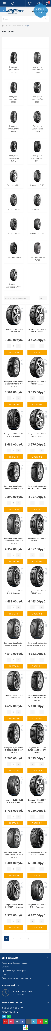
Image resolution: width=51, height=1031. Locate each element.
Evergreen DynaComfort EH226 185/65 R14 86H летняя (13, 488)
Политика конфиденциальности (16, 978)
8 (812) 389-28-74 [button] (11, 1007)
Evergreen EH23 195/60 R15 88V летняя (13, 696)
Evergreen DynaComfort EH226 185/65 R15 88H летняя (37, 488)
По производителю (13, 26)
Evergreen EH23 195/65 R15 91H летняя (13, 592)
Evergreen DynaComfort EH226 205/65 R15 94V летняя (13, 750)
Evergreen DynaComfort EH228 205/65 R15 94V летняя (13, 645)
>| (28, 938)
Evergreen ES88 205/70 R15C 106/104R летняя (14, 905)
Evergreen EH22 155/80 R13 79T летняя (37, 330)
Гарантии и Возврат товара (14, 963)
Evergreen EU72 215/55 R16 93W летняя (13, 801)
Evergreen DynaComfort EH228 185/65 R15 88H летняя (13, 540)
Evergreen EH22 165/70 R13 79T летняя (37, 435)
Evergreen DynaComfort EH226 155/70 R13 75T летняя (13, 383)
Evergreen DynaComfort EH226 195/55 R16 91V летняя (37, 697)
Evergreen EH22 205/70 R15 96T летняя (37, 801)
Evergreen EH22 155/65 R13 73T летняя (13, 330)
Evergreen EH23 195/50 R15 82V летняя (37, 592)
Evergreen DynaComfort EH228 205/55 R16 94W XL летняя (37, 645)
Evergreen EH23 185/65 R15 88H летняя (37, 539)
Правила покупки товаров (14, 970)
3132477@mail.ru (10, 1012)
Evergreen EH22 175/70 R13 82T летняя (37, 382)
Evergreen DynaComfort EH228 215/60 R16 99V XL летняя (14, 854)
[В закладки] (22, 308)
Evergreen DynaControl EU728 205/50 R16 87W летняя (37, 750)
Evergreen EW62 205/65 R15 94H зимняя (37, 853)
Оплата (5, 966)
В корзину (14, 352)
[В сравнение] (22, 312)
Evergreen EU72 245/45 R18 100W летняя (37, 905)
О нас (4, 974)
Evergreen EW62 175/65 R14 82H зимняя (13, 435)
